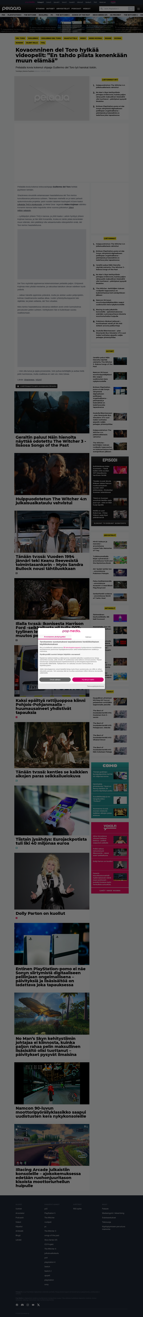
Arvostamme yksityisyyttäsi (54, 637)
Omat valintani (55, 679)
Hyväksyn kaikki (88, 679)
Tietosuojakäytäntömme (95, 686)
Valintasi (88, 637)
